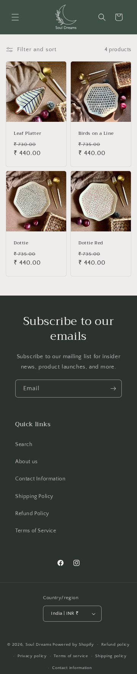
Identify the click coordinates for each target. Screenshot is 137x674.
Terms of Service (35, 531)
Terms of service (71, 656)
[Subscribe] (113, 389)
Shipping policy (111, 656)
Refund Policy (32, 514)
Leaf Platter (27, 134)
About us (26, 462)
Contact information (72, 668)
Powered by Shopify (73, 644)
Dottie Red (90, 243)
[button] (15, 17)
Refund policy (115, 644)
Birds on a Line (96, 134)
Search (24, 444)
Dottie (21, 243)
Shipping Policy (34, 496)
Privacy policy (32, 656)
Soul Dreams (38, 644)
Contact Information (40, 479)
